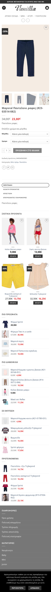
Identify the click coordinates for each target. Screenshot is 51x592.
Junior (4, 564)
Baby (4, 555)
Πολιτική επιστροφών (11, 536)
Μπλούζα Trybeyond (38, 294)
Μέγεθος (5, 134)
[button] (4, 8)
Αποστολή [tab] (7, 193)
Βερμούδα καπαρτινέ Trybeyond (13, 295)
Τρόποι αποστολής (10, 532)
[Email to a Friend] (12, 167)
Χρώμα (4, 141)
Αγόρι (30, 16)
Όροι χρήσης (8, 518)
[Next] (45, 58)
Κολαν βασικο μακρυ (13, 249)
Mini (23, 16)
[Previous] (6, 58)
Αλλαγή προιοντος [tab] (11, 189)
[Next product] (23, 20)
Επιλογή (13, 256)
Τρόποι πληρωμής (10, 527)
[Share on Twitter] (8, 167)
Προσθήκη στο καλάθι (27, 150)
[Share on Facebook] (4, 167)
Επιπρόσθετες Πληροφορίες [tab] (15, 197)
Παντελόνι (40, 16)
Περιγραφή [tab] (7, 185)
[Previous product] (28, 20)
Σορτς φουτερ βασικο (38, 249)
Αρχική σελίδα (11, 16)
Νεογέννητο (7, 550)
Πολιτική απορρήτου (11, 522)
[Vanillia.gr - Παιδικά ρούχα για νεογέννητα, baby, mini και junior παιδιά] (25, 8)
